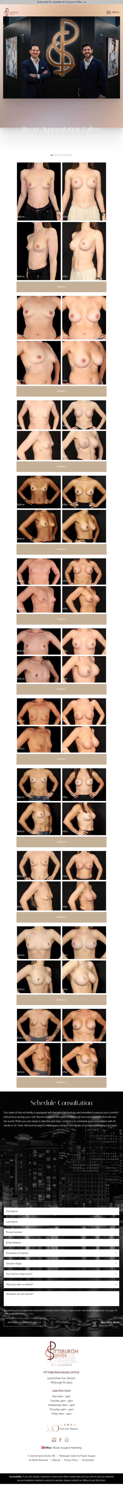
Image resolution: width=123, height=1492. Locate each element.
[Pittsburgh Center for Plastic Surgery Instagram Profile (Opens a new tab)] (54, 1439)
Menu (115, 12)
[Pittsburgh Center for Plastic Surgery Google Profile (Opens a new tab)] (66, 1439)
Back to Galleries (62, 155)
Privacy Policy (28, 1314)
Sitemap (56, 1460)
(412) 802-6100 (110, 1322)
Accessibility (88, 1460)
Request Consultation (22, 1322)
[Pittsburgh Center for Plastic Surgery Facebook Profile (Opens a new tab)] (60, 1439)
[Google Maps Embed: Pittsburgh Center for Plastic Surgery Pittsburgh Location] (61, 1168)
